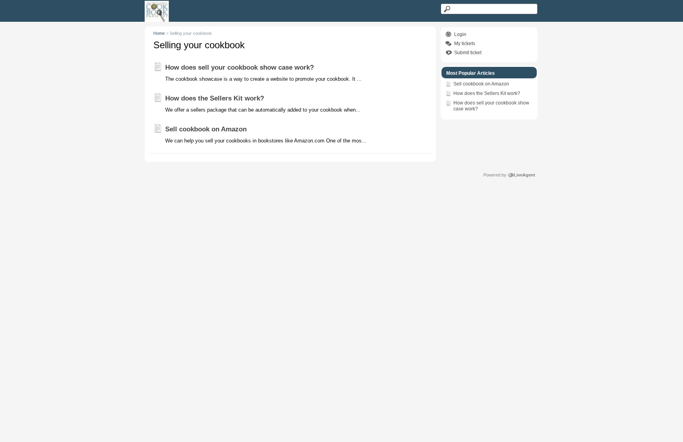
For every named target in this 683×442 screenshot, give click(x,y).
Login (460, 34)
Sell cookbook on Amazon (481, 84)
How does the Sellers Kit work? (486, 93)
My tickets (464, 43)
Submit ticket (467, 52)
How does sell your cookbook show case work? (491, 106)
